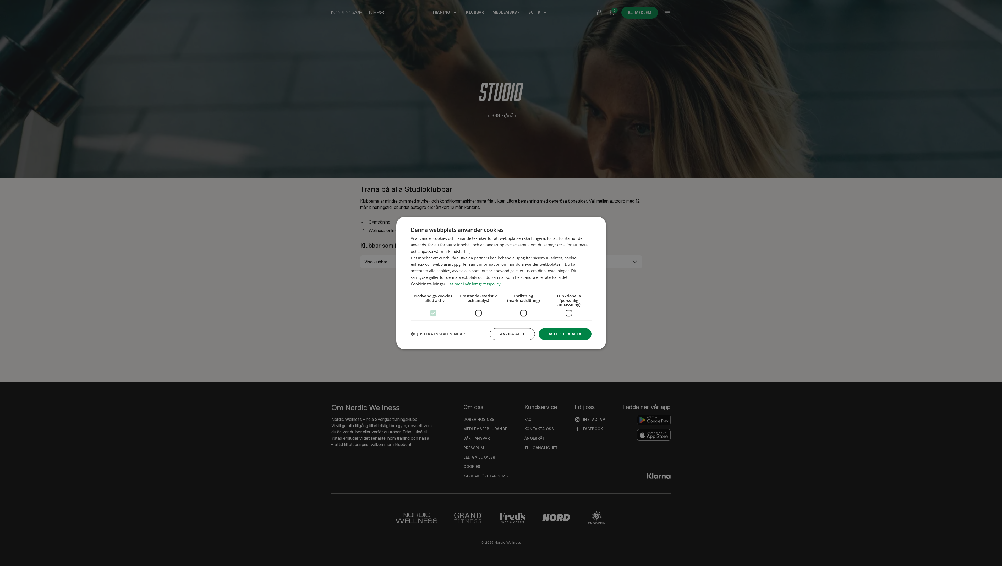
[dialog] (501, 283)
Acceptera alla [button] (565, 333)
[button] (438, 334)
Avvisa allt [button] (512, 333)
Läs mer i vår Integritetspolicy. (474, 283)
